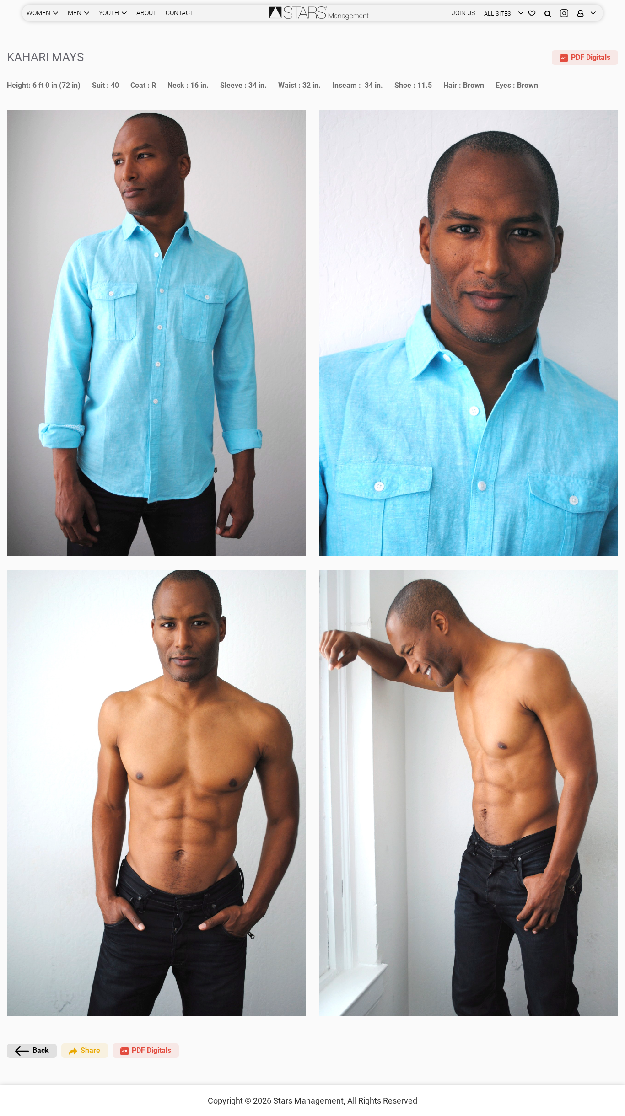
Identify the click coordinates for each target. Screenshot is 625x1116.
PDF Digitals (590, 57)
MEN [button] (74, 12)
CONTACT (180, 12)
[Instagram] (564, 13)
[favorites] (532, 13)
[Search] (547, 13)
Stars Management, (309, 1100)
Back (40, 1050)
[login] (584, 13)
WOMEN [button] (38, 12)
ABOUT (146, 12)
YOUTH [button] (109, 12)
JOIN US (463, 12)
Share (90, 1050)
